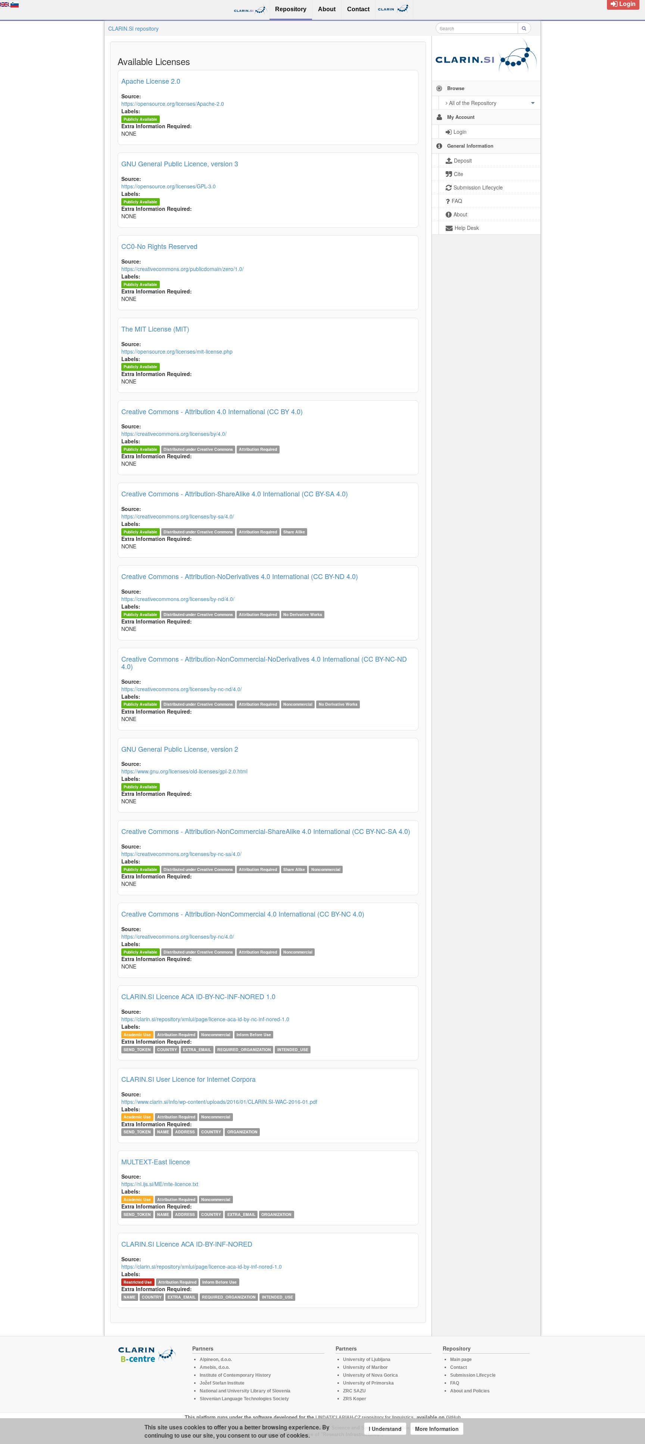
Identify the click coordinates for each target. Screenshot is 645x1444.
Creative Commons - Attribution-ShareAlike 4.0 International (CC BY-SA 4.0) (234, 493)
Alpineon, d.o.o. (216, 1359)
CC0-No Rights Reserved (159, 246)
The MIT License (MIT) (155, 328)
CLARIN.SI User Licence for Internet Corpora (188, 1079)
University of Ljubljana (366, 1359)
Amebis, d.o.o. (215, 1367)
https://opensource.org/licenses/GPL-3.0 (168, 186)
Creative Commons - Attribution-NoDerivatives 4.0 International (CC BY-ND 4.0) (239, 576)
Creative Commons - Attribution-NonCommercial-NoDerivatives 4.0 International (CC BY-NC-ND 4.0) (264, 662)
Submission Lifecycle (473, 1375)
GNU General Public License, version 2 (179, 749)
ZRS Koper (354, 1398)
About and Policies (470, 1391)
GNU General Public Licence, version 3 (179, 163)
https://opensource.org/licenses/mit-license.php (177, 351)
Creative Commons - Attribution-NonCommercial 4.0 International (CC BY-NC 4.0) (242, 913)
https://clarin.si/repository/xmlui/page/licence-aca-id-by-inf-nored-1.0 (201, 1266)
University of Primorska (368, 1383)
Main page (461, 1359)
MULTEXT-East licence (155, 1161)
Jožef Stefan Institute (222, 1383)
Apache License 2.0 (150, 81)
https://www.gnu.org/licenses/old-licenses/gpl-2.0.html (184, 771)
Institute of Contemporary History (235, 1375)
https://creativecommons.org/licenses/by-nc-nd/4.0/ (181, 689)
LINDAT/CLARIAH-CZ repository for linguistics (364, 1417)
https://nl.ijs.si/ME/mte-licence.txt (159, 1184)
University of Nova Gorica (370, 1375)
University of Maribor (365, 1367)
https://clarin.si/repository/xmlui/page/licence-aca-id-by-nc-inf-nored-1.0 (205, 1019)
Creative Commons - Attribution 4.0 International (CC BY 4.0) (212, 411)
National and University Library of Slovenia (245, 1391)
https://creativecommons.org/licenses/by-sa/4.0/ (177, 516)
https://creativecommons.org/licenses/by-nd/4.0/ (177, 599)
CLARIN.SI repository (133, 28)
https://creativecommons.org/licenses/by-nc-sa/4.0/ (181, 854)
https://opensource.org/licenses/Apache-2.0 (172, 103)
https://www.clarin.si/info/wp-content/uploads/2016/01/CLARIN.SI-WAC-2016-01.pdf (219, 1101)
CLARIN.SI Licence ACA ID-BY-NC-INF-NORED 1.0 (198, 996)
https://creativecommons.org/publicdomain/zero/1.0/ (182, 269)
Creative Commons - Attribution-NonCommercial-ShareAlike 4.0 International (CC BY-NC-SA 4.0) (265, 831)
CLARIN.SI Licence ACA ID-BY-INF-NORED (186, 1244)
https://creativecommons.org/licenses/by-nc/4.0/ (177, 936)
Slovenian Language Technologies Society (244, 1398)
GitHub (453, 1417)
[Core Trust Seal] (148, 1384)
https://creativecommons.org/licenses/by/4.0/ (174, 433)
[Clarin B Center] (148, 1354)
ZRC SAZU (354, 1391)
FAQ (454, 1383)
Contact (458, 1367)
